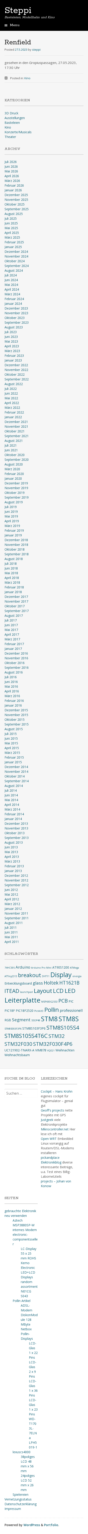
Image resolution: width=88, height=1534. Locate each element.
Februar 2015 (14, 757)
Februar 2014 (14, 814)
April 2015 (12, 748)
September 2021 (17, 436)
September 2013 (17, 838)
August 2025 (14, 214)
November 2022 (16, 370)
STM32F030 (18, 1043)
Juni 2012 (11, 890)
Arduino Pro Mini (41, 967)
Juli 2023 (11, 332)
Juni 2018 (11, 568)
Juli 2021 (11, 445)
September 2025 (17, 209)
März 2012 (12, 904)
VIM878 (40, 1050)
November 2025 (16, 199)
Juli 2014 (11, 790)
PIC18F (10, 1010)
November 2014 (16, 771)
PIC (71, 1001)
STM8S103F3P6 (34, 1028)
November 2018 (16, 544)
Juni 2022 (11, 393)
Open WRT (49, 1138)
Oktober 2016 (15, 663)
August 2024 (14, 270)
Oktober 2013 (15, 833)
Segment (21, 1020)
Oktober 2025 (15, 204)
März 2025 (12, 237)
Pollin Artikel (21, 1301)
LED (70, 991)
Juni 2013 (11, 847)
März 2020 (12, 469)
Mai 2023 (11, 341)
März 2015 (12, 752)
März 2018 (12, 582)
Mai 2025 (11, 228)
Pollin (51, 1009)
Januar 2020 (13, 478)
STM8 (49, 1018)
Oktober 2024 (15, 261)
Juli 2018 (11, 563)
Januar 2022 (13, 417)
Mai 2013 (11, 852)
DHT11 (45, 976)
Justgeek (47, 1120)
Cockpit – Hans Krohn (56, 1091)
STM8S (69, 1018)
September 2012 (17, 885)
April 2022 (12, 403)
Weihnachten (65, 1050)
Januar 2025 (13, 247)
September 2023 (17, 322)
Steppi (18, 10)
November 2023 (16, 313)
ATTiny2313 (11, 976)
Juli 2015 (11, 734)
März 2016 (12, 696)
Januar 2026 (13, 190)
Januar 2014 (13, 819)
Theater (10, 137)
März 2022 (12, 407)
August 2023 (14, 327)
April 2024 (12, 289)
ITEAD (12, 990)
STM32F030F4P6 (52, 1043)
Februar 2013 (14, 866)
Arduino (23, 967)
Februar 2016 (14, 700)
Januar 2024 (13, 303)
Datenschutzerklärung (21, 1504)
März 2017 (12, 639)
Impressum (13, 1509)
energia (76, 976)
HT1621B (69, 983)
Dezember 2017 (16, 596)
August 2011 (14, 923)
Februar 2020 (14, 474)
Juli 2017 (11, 620)
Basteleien (12, 122)
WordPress (31, 1525)
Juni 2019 (11, 511)
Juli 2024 (11, 275)
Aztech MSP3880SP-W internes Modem (25, 1225)
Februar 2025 (14, 242)
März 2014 (12, 809)
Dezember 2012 (16, 875)
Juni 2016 (11, 682)
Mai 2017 (11, 630)
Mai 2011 (11, 937)
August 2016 (14, 672)
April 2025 (12, 232)
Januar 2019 (13, 535)
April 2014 (12, 804)
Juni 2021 (11, 450)
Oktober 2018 (15, 549)
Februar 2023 (14, 355)
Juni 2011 (11, 932)
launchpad (26, 992)
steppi (36, 49)
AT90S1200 (60, 967)
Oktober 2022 (15, 374)
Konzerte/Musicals (18, 132)
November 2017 (16, 601)
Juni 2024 (11, 280)
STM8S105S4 (62, 1027)
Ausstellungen (15, 118)
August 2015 (14, 729)
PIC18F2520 (24, 1010)
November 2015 (16, 715)
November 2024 (16, 256)
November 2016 (16, 658)
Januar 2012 (13, 908)
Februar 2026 (14, 185)
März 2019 (12, 526)
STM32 (57, 1035)
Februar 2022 (14, 412)
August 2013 (14, 842)
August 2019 (14, 502)
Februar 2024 (14, 299)
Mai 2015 (11, 743)
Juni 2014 (11, 795)
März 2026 (12, 180)
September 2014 (17, 781)
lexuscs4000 (21, 1452)
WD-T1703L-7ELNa (33, 1428)
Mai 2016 (11, 686)
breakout (29, 975)
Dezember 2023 (16, 308)
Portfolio (51, 1525)
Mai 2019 (11, 516)
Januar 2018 (13, 592)
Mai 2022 (11, 398)
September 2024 (17, 266)
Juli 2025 (11, 218)
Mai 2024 (11, 284)
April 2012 (12, 899)
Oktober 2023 (15, 318)
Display (61, 974)
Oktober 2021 (15, 431)
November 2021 (16, 426)
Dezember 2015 (16, 710)
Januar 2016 (13, 705)
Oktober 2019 (15, 492)
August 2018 (14, 559)
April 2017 (12, 634)
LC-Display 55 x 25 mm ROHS (28, 1253)
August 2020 (14, 464)
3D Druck (11, 113)
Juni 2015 (11, 738)
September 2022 (17, 379)
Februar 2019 (14, 530)
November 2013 (16, 828)
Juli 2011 (11, 927)
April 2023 (12, 346)
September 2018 (17, 554)
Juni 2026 (11, 166)
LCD (58, 990)
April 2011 (12, 942)
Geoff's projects (52, 1110)
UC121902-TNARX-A (19, 1050)
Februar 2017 (14, 644)
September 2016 (17, 667)
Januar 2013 (13, 871)
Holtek (51, 983)
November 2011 (16, 913)
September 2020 (17, 459)
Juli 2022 (11, 388)
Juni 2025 (11, 223)
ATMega (74, 967)
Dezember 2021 (16, 422)
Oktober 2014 (15, 776)
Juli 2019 (11, 507)
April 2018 (12, 578)
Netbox (26, 1329)
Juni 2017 (11, 625)
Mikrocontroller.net (55, 1129)
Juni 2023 (11, 336)
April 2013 (12, 856)
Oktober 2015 (15, 719)
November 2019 (16, 488)
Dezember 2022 (16, 365)
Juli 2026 (11, 162)
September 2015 (17, 724)
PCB (63, 1000)
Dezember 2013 (16, 823)
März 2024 (12, 294)
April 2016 (12, 691)
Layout (43, 991)
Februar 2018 (14, 587)
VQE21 (51, 1050)
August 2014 (14, 786)
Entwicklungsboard (18, 983)
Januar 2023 (13, 360)
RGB (8, 1020)
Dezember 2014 (16, 767)
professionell (71, 1010)
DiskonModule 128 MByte (29, 1319)
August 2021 (14, 440)
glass (38, 983)
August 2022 (14, 384)
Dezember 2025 (16, 195)
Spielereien (20, 1494)
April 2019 (12, 521)
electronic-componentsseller (25, 1239)
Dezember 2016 (16, 653)
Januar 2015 (13, 762)
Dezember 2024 (16, 251)
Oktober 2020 (15, 455)
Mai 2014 (11, 800)
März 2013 (12, 861)
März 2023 (12, 351)
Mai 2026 (11, 171)
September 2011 (17, 918)
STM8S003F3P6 (13, 1028)
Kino (27, 78)
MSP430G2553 (49, 1001)
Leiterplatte (22, 1000)
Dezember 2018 (16, 540)
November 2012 (16, 880)
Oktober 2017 (15, 606)
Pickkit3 (38, 1010)
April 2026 (12, 176)
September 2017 (17, 611)
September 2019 (17, 497)
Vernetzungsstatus (18, 1499)
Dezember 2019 (16, 483)
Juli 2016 (11, 677)
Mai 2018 (11, 573)
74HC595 (10, 967)
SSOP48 (35, 1020)
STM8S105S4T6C (26, 1035)
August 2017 (14, 615)
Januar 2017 (13, 648)
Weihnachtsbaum (17, 1055)
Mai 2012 (11, 894)
